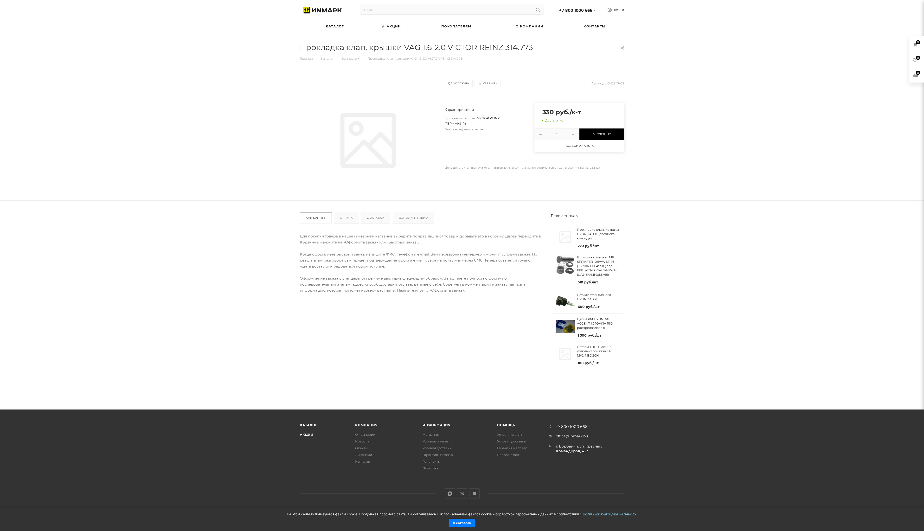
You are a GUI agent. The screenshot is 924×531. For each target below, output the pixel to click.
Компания (366, 425)
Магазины (431, 434)
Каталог (308, 425)
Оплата (346, 217)
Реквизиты (431, 461)
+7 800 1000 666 (575, 10)
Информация (437, 425)
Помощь (506, 425)
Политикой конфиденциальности (609, 514)
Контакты (363, 461)
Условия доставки (437, 448)
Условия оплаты (436, 441)
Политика (431, 468)
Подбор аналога (579, 145)
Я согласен (462, 523)
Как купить (316, 217)
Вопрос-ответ (508, 455)
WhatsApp (474, 493)
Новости (362, 441)
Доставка (375, 217)
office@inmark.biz (572, 436)
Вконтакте (462, 493)
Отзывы (361, 448)
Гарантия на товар (438, 455)
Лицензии (363, 455)
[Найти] (538, 10)
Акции (307, 434)
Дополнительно (413, 217)
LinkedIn (450, 493)
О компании (365, 434)
